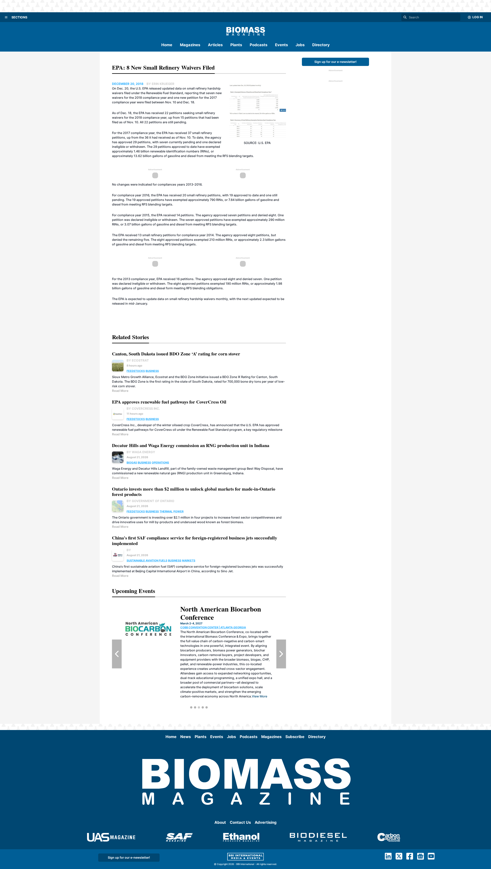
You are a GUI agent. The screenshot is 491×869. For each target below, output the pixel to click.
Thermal (166, 511)
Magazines (190, 45)
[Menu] (6, 17)
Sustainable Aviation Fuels (147, 560)
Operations (160, 462)
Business (152, 370)
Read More (120, 391)
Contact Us (240, 822)
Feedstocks (136, 370)
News (185, 736)
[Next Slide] (281, 654)
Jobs (300, 45)
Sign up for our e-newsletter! (335, 62)
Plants (236, 45)
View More (259, 696)
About (220, 822)
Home (166, 45)
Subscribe (294, 736)
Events (281, 45)
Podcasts (258, 45)
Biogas (132, 462)
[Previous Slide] (117, 654)
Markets (188, 560)
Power (178, 511)
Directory (321, 45)
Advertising (266, 822)
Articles (215, 45)
